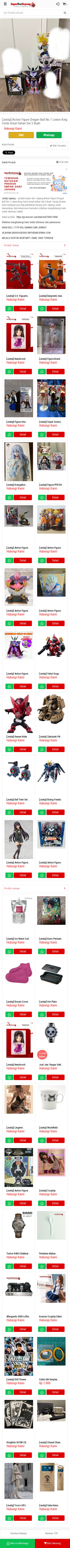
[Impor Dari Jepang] (23, 4)
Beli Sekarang (54, 1543)
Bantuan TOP (51, 1533)
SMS (21, 135)
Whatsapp (48, 135)
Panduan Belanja (18, 1533)
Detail (23, 308)
